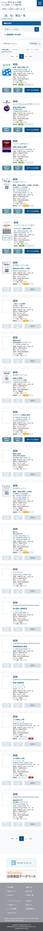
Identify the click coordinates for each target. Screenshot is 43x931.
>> (31, 56)
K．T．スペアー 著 (18, 685)
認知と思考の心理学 (20, 147)
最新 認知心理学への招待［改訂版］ (26, 185)
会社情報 (10, 887)
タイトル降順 (35, 49)
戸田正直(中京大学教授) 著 (20, 804)
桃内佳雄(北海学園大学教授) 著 (21, 807)
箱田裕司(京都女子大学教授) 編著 (22, 574)
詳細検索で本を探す (14, 34)
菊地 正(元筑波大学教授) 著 (21, 191)
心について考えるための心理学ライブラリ (26, 104)
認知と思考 (17, 454)
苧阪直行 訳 (16, 688)
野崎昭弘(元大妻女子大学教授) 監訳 (22, 723)
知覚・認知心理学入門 (21, 67)
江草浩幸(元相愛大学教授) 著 (21, 192)
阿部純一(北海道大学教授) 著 (21, 806)
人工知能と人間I (18, 719)
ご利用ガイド (12, 905)
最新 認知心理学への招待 (22, 491)
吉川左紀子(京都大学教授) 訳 (21, 612)
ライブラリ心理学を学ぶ (20, 144)
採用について (12, 891)
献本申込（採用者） (7, 90)
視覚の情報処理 (18, 683)
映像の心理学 (17, 378)
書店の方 (29, 905)
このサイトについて (14, 901)
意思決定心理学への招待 (21, 268)
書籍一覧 (29, 887)
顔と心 (15, 532)
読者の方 (29, 901)
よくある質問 (12, 909)
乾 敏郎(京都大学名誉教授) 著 (21, 649)
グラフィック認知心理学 (21, 415)
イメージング (17, 572)
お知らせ (10, 895)
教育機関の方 (30, 909)
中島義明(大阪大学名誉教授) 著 (21, 382)
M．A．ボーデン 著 (18, 722)
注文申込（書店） (17, 90)
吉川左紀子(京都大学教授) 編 (21, 535)
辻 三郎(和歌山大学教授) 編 (21, 344)
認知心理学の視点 (19, 107)
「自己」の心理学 (19, 303)
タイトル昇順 (25, 49)
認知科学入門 (17, 800)
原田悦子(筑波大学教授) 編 (21, 232)
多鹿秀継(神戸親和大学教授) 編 (21, 457)
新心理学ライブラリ (19, 182)
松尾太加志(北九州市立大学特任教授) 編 (23, 149)
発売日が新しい (6, 49)
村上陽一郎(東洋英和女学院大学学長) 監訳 (24, 725)
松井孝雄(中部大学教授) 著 (20, 421)
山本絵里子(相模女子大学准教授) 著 (22, 71)
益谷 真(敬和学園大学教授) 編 (21, 537)
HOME (4, 9)
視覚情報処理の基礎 (20, 646)
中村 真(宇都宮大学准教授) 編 (21, 539)
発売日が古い (16, 49)
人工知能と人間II (19, 758)
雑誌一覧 (29, 891)
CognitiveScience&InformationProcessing (25, 605)
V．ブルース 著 (17, 611)
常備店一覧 (29, 895)
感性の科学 (17, 340)
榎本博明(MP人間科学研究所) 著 (21, 307)
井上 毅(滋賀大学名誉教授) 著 (21, 419)
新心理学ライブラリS (19, 375)
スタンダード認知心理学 (22, 228)
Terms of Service (15, 920)
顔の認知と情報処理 (20, 608)
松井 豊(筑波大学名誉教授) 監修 (23, 231)
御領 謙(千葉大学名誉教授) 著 (21, 189)
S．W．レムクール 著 (19, 687)
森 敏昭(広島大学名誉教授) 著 (21, 417)
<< (12, 56)
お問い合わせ (12, 913)
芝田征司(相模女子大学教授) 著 (21, 69)
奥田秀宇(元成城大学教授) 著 (21, 271)
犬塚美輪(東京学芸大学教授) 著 (21, 111)
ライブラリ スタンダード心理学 (23, 225)
